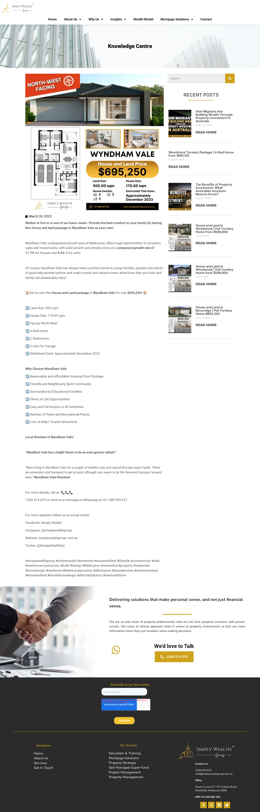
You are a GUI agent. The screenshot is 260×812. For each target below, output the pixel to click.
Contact (206, 19)
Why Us (94, 19)
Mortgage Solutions (174, 19)
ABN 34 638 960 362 (207, 797)
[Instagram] (211, 805)
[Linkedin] (219, 805)
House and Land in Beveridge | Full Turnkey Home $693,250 (214, 310)
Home (52, 19)
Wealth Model (143, 19)
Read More (206, 132)
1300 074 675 (203, 770)
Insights (116, 19)
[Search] (230, 78)
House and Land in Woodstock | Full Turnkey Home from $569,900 (215, 228)
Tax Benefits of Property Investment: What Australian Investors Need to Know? (214, 189)
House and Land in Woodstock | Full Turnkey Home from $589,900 (215, 269)
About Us (70, 19)
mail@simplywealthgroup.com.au (213, 774)
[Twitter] (227, 805)
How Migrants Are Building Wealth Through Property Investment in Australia (214, 116)
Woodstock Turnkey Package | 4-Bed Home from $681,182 (201, 153)
